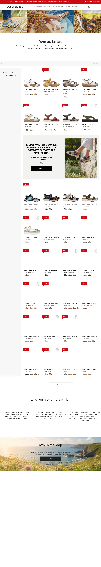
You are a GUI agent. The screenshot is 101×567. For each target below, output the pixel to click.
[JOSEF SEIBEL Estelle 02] (51, 200)
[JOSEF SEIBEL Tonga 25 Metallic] (71, 85)
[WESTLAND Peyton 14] (90, 266)
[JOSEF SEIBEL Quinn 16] (51, 266)
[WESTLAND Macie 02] (90, 120)
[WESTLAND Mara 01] (32, 233)
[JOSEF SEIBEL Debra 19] (71, 299)
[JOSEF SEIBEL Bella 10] (32, 200)
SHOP (41, 168)
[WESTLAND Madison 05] (71, 332)
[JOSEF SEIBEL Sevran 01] (51, 120)
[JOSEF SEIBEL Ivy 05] (71, 365)
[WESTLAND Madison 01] (51, 332)
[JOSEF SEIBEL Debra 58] (32, 365)
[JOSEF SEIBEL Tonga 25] (32, 85)
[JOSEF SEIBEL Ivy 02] (71, 233)
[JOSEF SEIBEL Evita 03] (90, 85)
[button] (34, 7)
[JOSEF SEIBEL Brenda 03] (32, 332)
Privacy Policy (61, 462)
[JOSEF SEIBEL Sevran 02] (71, 120)
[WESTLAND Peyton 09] (71, 266)
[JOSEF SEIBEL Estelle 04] (90, 200)
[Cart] (93, 7)
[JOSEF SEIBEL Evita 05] (32, 120)
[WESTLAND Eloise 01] (32, 299)
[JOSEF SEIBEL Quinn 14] (90, 233)
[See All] (79, 308)
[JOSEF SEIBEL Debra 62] (51, 299)
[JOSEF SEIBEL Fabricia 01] (51, 233)
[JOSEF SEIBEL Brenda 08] (90, 332)
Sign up (50, 458)
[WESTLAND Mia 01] (51, 365)
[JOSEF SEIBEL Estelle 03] (71, 200)
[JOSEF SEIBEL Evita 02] (90, 365)
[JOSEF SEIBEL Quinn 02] (32, 266)
